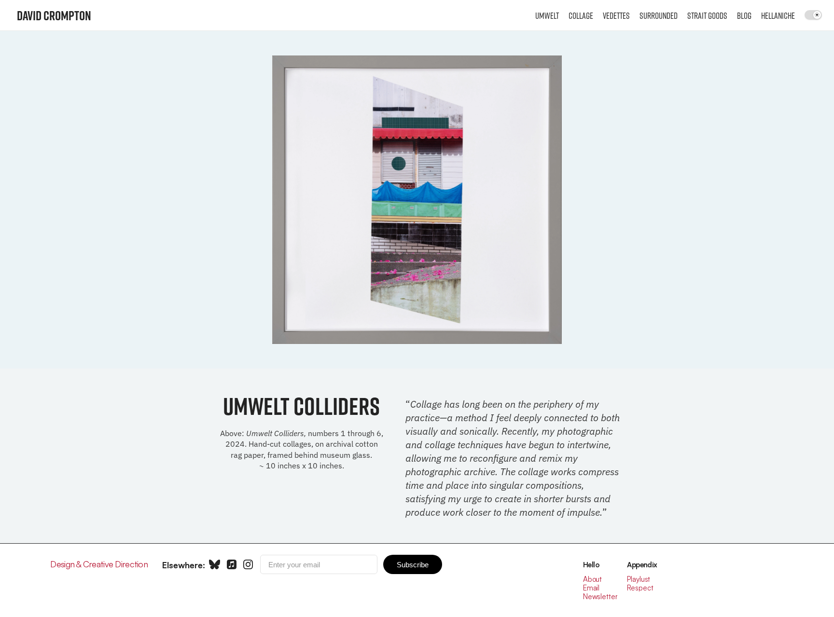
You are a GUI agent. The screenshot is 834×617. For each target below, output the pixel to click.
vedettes (616, 15)
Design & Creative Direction (99, 564)
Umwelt (547, 15)
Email (591, 587)
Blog (744, 15)
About (592, 579)
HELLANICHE (778, 15)
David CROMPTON (54, 15)
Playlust (638, 579)
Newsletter (600, 596)
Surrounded (658, 15)
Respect (640, 587)
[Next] (532, 199)
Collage (581, 15)
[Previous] (301, 199)
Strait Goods (707, 15)
